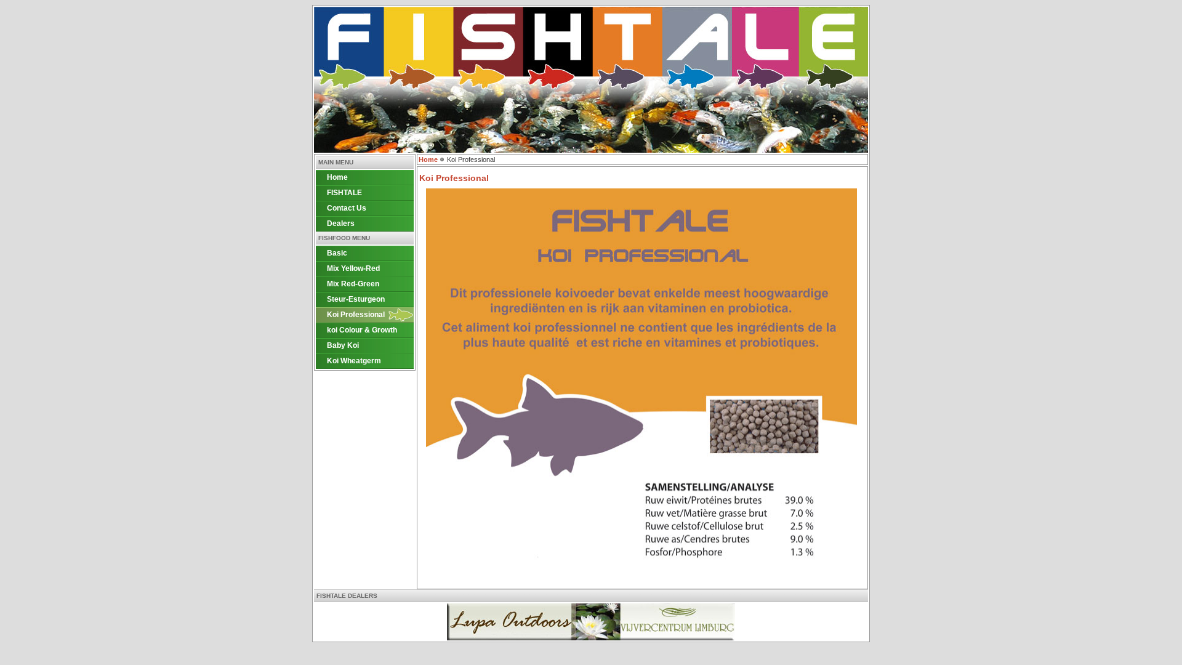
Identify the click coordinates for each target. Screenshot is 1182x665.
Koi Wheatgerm (354, 361)
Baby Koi (343, 345)
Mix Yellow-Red (353, 268)
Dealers (341, 223)
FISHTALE (344, 192)
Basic (337, 253)
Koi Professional (356, 314)
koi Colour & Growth (362, 330)
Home (337, 177)
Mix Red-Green (353, 284)
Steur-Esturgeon (356, 299)
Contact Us (346, 208)
